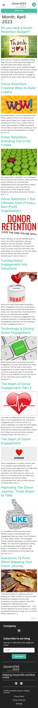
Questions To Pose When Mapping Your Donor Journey (16, 562)
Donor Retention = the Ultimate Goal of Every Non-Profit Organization (18, 205)
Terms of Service (19, 700)
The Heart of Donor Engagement (16, 441)
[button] (3, 5)
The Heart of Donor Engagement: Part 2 (16, 386)
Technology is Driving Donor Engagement (17, 330)
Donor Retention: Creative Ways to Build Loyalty (18, 88)
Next (34, 618)
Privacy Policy (19, 696)
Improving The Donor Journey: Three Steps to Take (17, 491)
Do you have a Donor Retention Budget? (17, 30)
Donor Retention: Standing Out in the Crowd (16, 141)
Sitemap (19, 704)
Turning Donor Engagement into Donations (14, 264)
